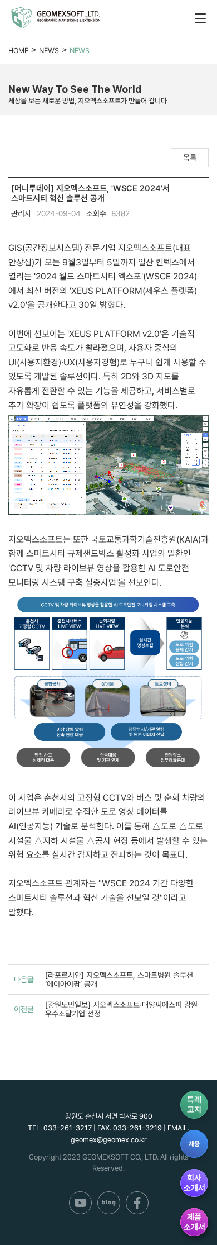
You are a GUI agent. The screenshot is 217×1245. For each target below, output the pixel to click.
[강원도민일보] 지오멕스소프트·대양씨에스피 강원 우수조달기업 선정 (121, 1009)
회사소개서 (194, 1183)
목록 (189, 157)
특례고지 (194, 1105)
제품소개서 (194, 1222)
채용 (194, 1144)
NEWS (49, 50)
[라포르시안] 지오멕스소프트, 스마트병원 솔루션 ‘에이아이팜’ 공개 (119, 980)
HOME (18, 50)
